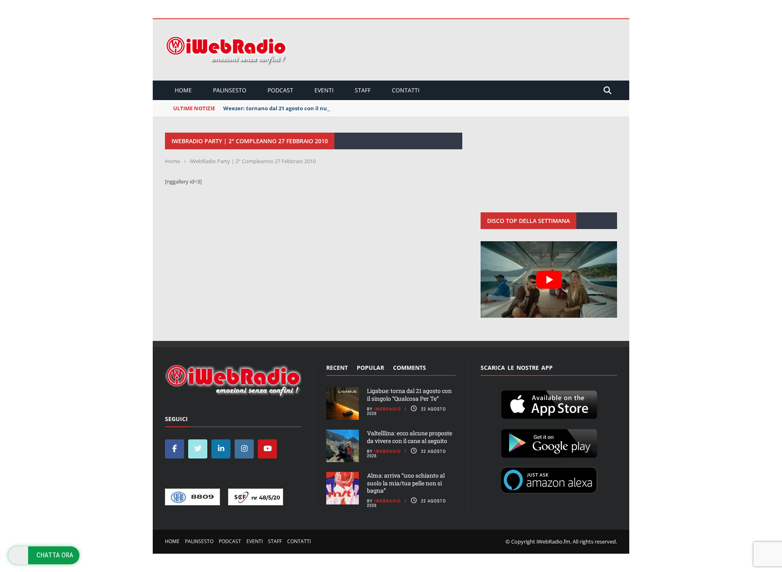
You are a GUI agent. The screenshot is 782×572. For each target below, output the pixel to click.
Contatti (406, 90)
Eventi (324, 90)
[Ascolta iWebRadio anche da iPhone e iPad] (549, 403)
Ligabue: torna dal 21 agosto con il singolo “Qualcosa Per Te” (409, 394)
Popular (370, 367)
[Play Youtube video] (549, 279)
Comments (409, 367)
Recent (337, 367)
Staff (363, 90)
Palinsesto (229, 90)
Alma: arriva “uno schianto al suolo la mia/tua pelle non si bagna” (406, 483)
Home (183, 90)
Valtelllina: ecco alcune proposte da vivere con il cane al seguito (409, 436)
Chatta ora (55, 555)
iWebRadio (387, 409)
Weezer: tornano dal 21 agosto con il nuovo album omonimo (302, 108)
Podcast (280, 90)
